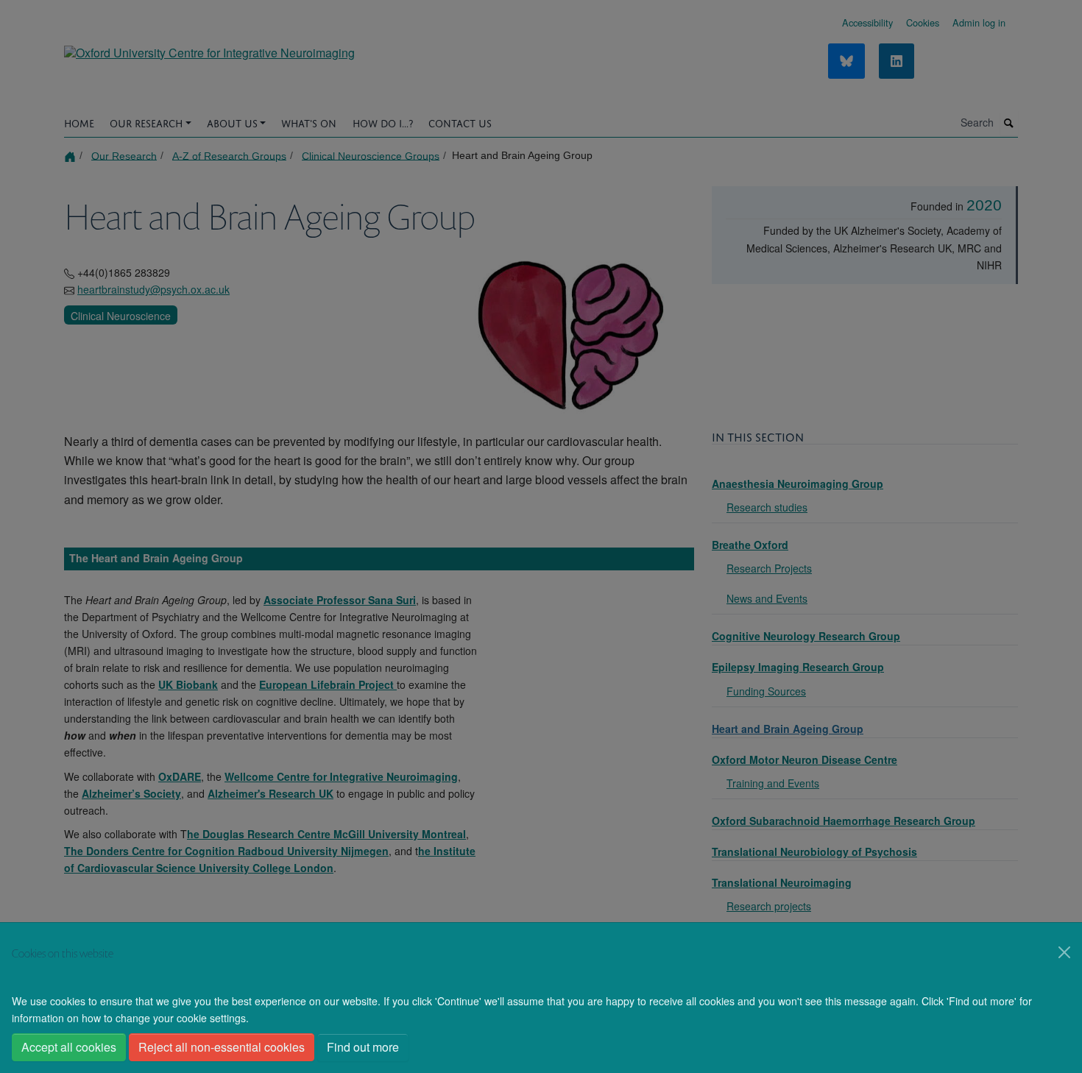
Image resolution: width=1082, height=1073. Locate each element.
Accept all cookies (68, 1046)
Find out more (363, 1046)
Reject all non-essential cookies (221, 1046)
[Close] (1064, 952)
